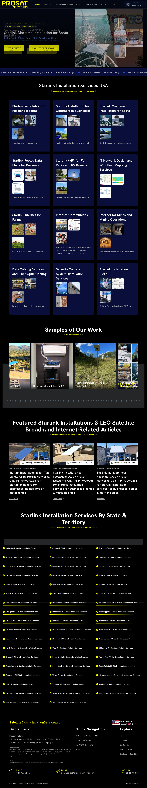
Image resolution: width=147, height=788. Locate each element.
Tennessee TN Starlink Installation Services (23, 675)
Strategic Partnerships (129, 754)
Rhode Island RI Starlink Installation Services (23, 666)
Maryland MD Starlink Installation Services (69, 602)
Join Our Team (90, 4)
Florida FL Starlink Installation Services (114, 566)
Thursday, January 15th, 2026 (36, 463)
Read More (13, 499)
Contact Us (124, 745)
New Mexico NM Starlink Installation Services (24, 639)
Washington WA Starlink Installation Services (23, 693)
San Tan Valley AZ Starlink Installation (22, 468)
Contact (113, 4)
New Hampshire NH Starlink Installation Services (71, 630)
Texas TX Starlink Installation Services (67, 675)
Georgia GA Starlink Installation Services (22, 575)
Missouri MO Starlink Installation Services (22, 620)
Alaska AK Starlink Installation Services (67, 548)
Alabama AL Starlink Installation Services (22, 548)
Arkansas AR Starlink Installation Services (22, 557)
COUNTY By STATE (83, 740)
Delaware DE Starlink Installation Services (69, 566)
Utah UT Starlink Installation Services (20, 684)
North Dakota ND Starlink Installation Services (24, 648)
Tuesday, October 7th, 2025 (81, 463)
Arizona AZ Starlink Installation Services (115, 548)
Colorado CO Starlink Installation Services (115, 557)
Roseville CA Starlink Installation (108, 468)
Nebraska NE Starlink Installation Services (115, 620)
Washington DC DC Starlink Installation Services (71, 693)
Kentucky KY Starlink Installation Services (68, 593)
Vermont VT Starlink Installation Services (68, 684)
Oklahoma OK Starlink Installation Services (116, 648)
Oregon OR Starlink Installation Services (22, 657)
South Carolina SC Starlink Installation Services (71, 666)
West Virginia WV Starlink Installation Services (117, 693)
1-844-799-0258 (137, 5)
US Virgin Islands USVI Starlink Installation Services (119, 675)
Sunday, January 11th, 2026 (125, 463)
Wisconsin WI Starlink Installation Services (22, 702)
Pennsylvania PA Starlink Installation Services (70, 657)
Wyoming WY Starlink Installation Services (69, 702)
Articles (47, 4)
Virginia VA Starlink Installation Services (114, 684)
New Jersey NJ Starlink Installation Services (116, 630)
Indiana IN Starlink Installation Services (67, 584)
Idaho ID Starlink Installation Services (113, 575)
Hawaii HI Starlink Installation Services (67, 575)
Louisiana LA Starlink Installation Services (115, 593)
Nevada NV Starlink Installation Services (22, 630)
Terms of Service (131, 783)
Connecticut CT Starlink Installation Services (23, 566)
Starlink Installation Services (67, 4)
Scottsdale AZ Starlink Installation (65, 468)
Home (38, 4)
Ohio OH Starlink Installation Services (67, 648)
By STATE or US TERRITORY (87, 736)
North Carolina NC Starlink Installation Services (117, 639)
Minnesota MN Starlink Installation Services (69, 611)
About (103, 4)
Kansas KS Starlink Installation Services (21, 593)
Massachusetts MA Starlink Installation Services (118, 602)
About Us (123, 740)
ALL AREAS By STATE (84, 745)
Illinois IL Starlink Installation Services (20, 584)
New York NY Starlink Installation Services (69, 639)
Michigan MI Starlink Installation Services (22, 611)
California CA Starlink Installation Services (69, 557)
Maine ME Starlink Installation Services (21, 602)
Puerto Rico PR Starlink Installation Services (116, 657)
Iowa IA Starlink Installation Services (113, 584)
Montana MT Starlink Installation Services (68, 620)
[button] (15, 401)
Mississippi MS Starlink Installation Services (116, 611)
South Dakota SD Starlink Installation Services (117, 666)
